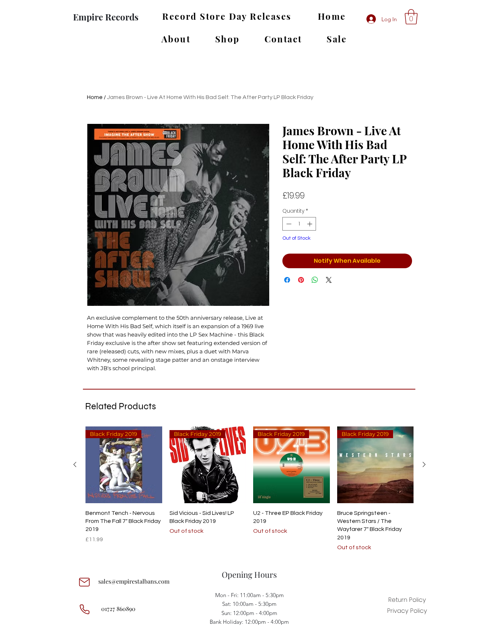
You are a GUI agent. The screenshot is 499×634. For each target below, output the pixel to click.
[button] (411, 16)
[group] (249, 489)
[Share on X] (328, 280)
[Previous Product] (75, 464)
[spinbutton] (299, 223)
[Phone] (84, 609)
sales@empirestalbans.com (133, 581)
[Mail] (84, 582)
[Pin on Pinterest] (301, 280)
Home (95, 97)
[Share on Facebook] (287, 280)
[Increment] (310, 223)
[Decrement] (288, 223)
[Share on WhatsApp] (315, 280)
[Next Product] (424, 464)
